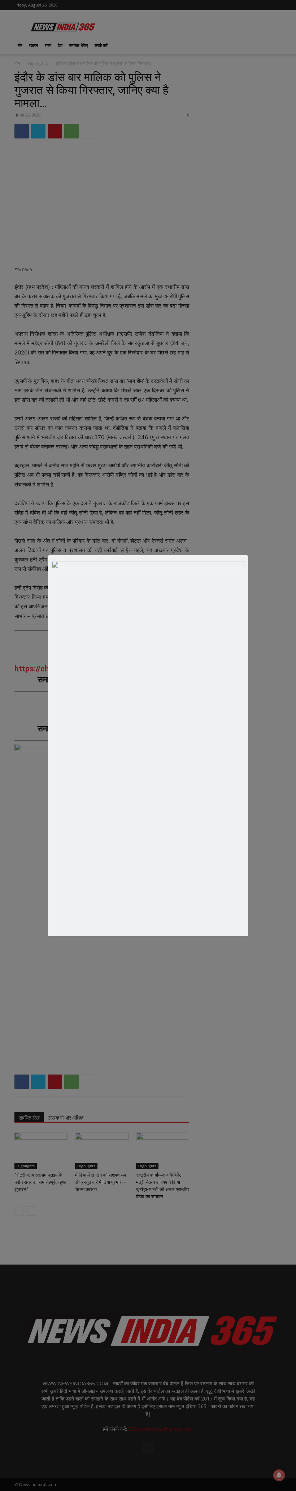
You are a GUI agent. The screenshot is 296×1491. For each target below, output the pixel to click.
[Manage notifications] (279, 1475)
